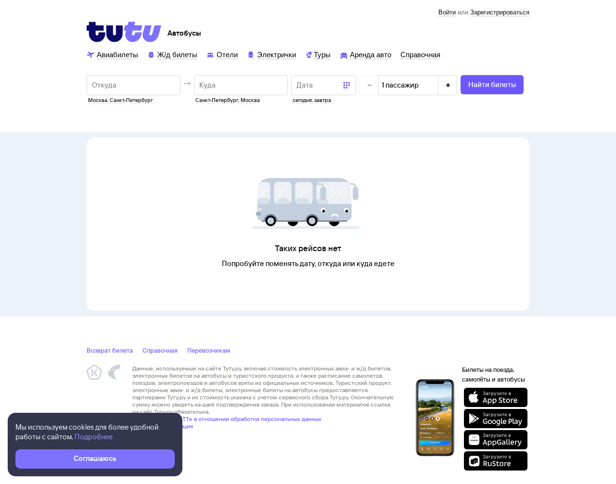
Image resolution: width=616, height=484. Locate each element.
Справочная (160, 350)
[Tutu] (124, 31)
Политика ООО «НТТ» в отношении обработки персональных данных (226, 418)
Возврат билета (110, 350)
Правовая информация (162, 426)
